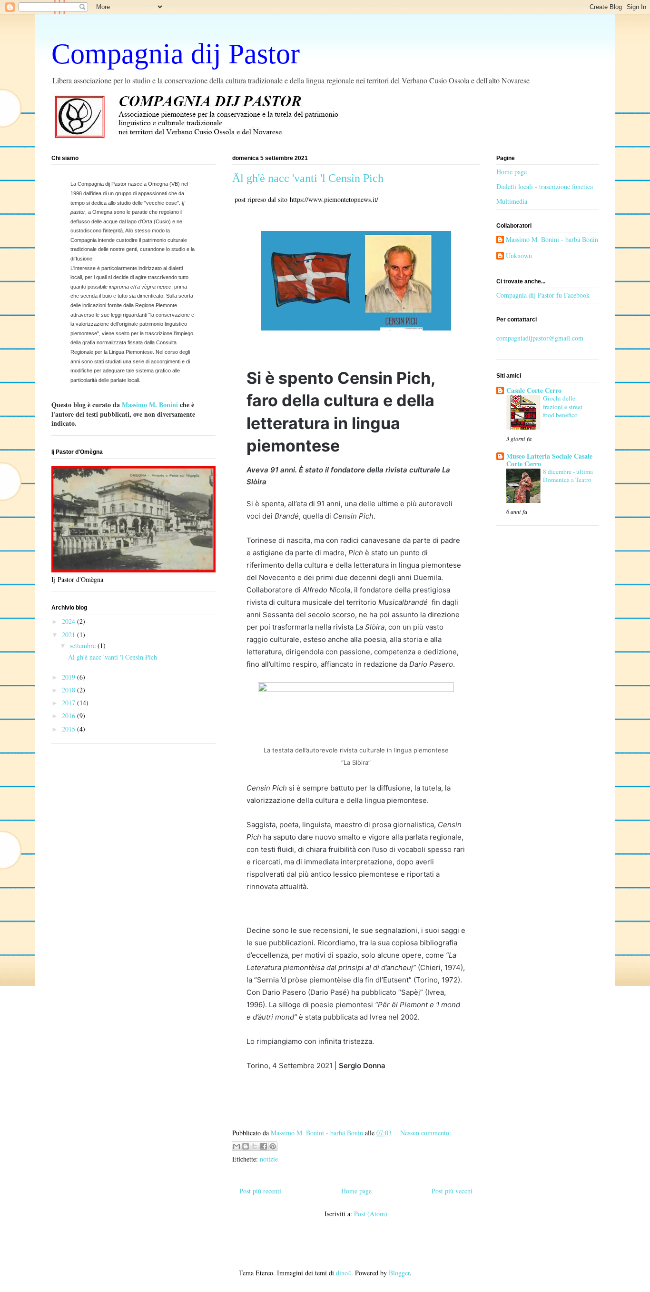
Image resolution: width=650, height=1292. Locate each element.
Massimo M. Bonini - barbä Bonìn (552, 240)
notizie (269, 1158)
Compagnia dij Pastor (175, 54)
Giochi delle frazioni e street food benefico (562, 406)
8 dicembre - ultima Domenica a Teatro (568, 475)
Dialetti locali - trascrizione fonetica (544, 186)
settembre (84, 645)
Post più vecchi (452, 1190)
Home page (356, 1190)
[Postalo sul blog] (245, 1146)
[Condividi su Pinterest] (272, 1146)
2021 (69, 634)
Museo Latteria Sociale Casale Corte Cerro (549, 460)
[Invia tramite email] (236, 1146)
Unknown (519, 256)
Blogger (399, 1272)
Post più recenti (260, 1190)
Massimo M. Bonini (151, 405)
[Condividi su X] (254, 1146)
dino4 (343, 1272)
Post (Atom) (370, 1213)
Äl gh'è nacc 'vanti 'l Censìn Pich (308, 178)
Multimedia (511, 201)
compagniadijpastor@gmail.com (539, 337)
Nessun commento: (425, 1132)
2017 (69, 702)
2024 (69, 621)
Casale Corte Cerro (533, 390)
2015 (69, 728)
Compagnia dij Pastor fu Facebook (543, 295)
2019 (69, 676)
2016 (69, 715)
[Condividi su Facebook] (263, 1146)
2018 (69, 689)
